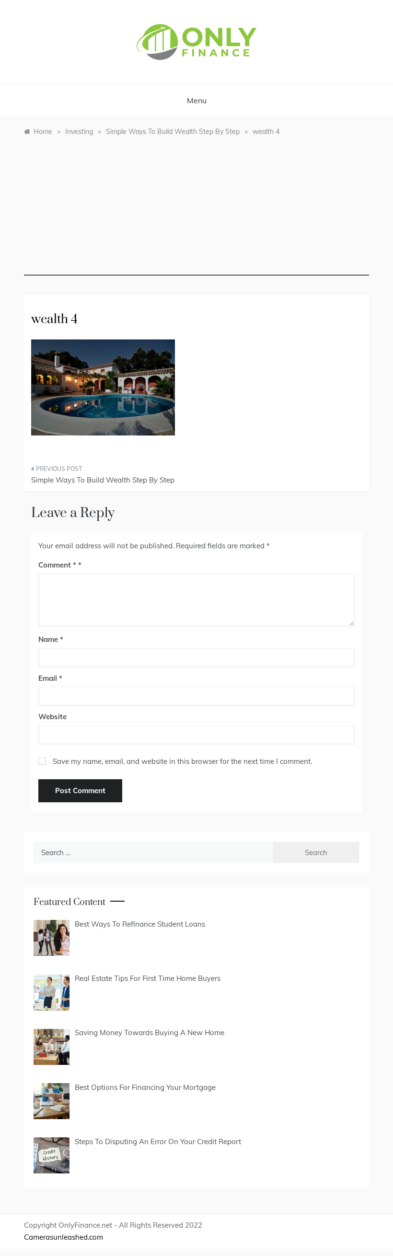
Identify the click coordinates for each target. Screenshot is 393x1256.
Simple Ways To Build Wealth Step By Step (102, 479)
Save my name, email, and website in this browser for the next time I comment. (182, 761)
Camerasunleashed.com (63, 1237)
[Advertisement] (196, 208)
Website (52, 716)
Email (50, 678)
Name (50, 639)
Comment (57, 564)
